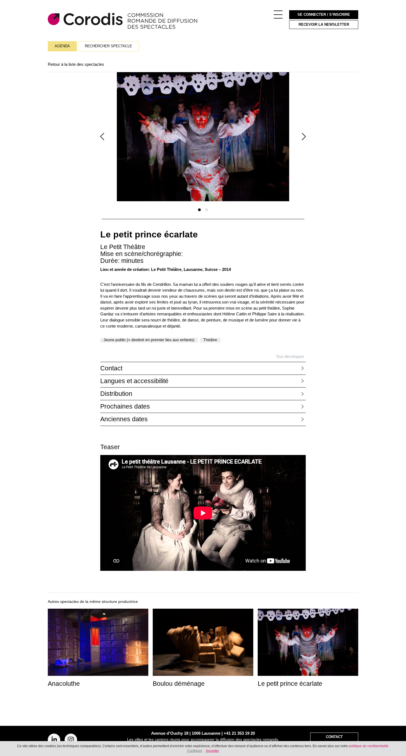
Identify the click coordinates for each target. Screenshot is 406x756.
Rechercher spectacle (108, 46)
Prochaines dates (125, 406)
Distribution (116, 393)
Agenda (62, 46)
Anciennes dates (124, 419)
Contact (111, 368)
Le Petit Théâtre (122, 247)
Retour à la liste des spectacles (76, 64)
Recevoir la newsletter (324, 25)
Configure (194, 751)
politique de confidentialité (368, 746)
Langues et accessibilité (134, 381)
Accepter (212, 751)
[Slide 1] (199, 210)
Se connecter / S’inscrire (323, 15)
